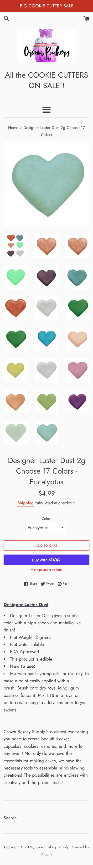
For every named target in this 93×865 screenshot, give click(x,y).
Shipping (25, 503)
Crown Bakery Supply (52, 847)
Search (10, 818)
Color (46, 518)
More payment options (46, 569)
